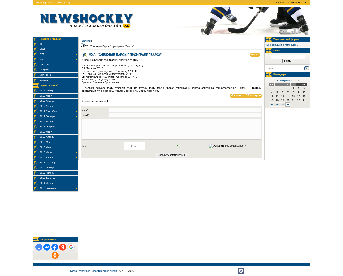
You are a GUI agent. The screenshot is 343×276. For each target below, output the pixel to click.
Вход (67, 2)
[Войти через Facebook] (54, 247)
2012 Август (46, 106)
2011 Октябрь (47, 90)
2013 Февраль (48, 126)
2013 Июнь (46, 147)
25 (271, 104)
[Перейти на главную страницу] (86, 28)
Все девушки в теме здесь (282, 44)
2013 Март (46, 131)
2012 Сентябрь (48, 111)
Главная (40, 2)
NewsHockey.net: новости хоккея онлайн (94, 270)
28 (288, 104)
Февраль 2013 (288, 80)
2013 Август (46, 157)
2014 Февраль (48, 188)
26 (277, 104)
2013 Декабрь (47, 178)
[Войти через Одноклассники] (55, 255)
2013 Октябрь (47, 167)
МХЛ (83, 43)
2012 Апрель (47, 101)
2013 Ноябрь (47, 172)
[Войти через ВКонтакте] (46, 247)
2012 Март (46, 95)
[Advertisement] (55, 214)
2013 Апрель (47, 137)
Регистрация (54, 2)
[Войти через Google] (71, 247)
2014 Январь (47, 183)
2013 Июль (46, 152)
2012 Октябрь (47, 116)
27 (282, 104)
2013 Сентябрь (48, 162)
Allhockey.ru (253, 95)
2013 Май (45, 142)
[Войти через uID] (38, 247)
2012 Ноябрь (47, 121)
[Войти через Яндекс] (62, 247)
